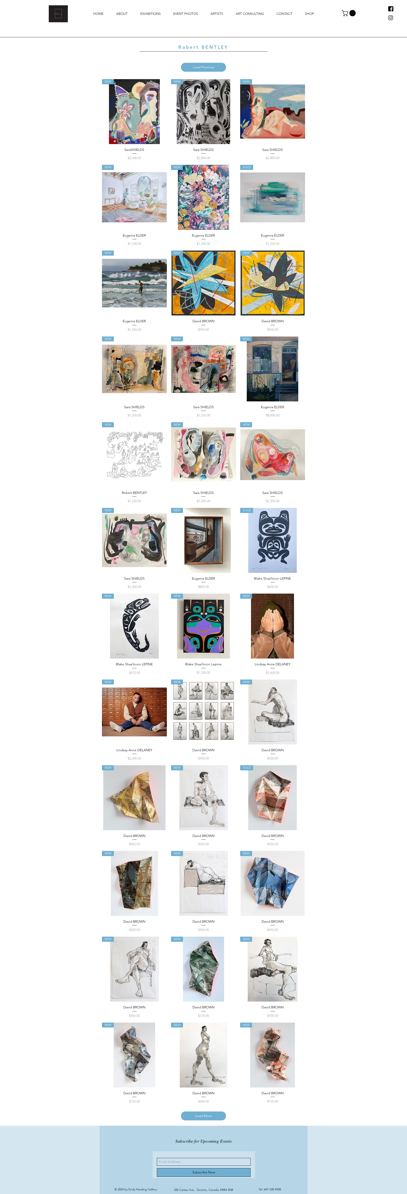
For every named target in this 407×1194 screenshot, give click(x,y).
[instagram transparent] (391, 18)
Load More (203, 1116)
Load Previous (203, 67)
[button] (349, 13)
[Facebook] (391, 9)
